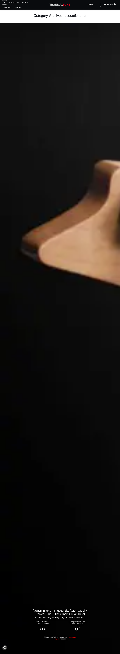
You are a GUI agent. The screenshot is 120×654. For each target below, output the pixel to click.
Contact (18, 7)
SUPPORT (7, 7)
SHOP (24, 2)
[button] (4, 2)
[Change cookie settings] (4, 647)
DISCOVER (13, 2)
